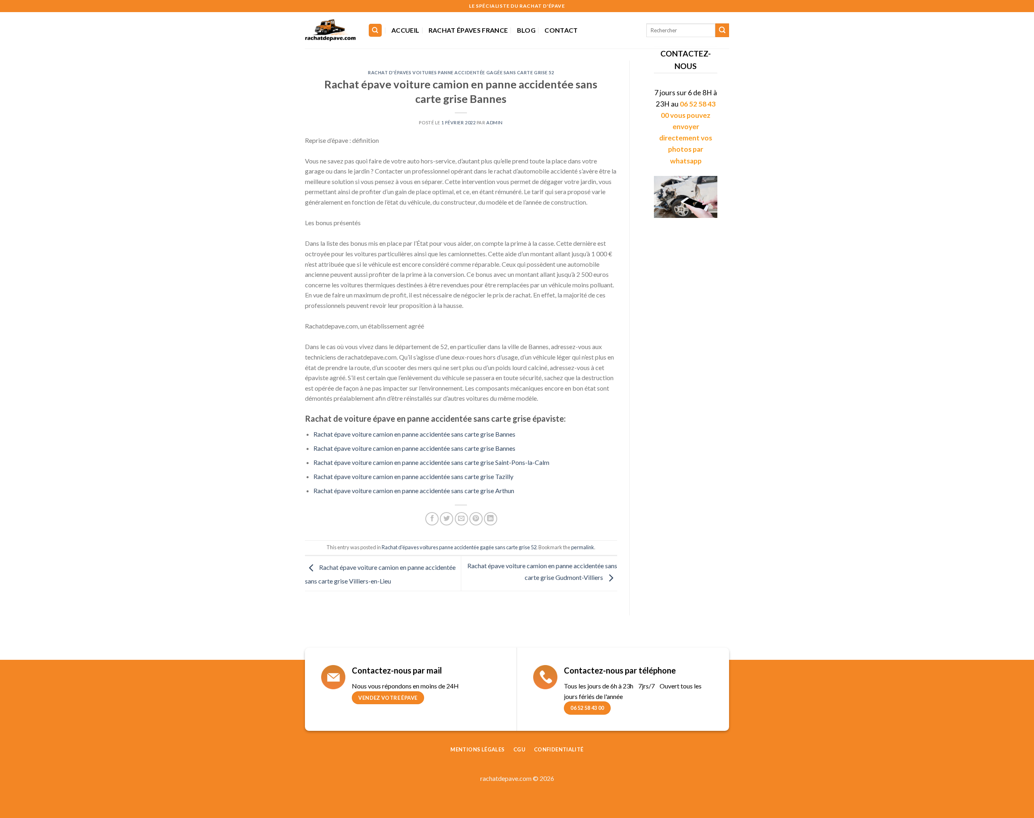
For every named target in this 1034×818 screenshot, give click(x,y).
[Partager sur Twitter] (446, 518)
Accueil (405, 30)
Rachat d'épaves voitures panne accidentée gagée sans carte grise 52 (461, 72)
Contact (561, 30)
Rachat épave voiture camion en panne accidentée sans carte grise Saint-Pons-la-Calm (431, 462)
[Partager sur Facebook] (432, 518)
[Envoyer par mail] (461, 518)
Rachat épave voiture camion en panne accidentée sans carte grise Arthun (413, 490)
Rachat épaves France (468, 30)
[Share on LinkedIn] (490, 518)
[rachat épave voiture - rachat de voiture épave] (330, 30)
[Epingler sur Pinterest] (476, 518)
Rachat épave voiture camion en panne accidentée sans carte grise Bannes (414, 434)
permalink (582, 547)
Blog (526, 30)
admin (494, 122)
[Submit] (722, 30)
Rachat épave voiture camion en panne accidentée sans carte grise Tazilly (413, 476)
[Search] (375, 30)
